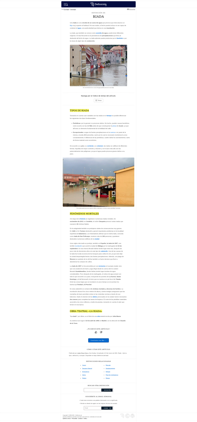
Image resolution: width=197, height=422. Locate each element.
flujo (71, 25)
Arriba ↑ (85, 418)
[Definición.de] (98, 4)
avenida (99, 33)
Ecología (66, 9)
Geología (73, 9)
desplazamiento (110, 368)
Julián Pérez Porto (82, 353)
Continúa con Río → (99, 340)
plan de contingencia (112, 375)
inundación (78, 246)
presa (114, 126)
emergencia (85, 371)
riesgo (108, 378)
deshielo (120, 38)
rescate (108, 365)
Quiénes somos (67, 418)
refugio (108, 371)
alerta (84, 375)
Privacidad (74, 418)
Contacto (80, 418)
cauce (84, 365)
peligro (84, 378)
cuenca (112, 132)
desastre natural (87, 368)
